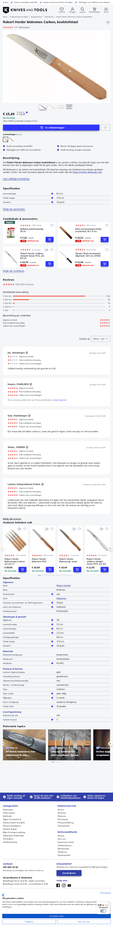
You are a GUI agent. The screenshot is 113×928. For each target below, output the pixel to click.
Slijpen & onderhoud (12, 819)
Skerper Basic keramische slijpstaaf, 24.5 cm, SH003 (88, 254)
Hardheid (7, 663)
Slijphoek (7, 620)
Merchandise (63, 848)
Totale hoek (8, 706)
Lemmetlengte (9, 193)
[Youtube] (69, 885)
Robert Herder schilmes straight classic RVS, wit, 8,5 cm (32, 255)
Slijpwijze (7, 698)
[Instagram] (64, 885)
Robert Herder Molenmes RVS (39, 560)
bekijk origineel (60, 400)
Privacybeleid (105, 893)
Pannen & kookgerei (12, 826)
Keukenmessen (36, 17)
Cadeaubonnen (65, 845)
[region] (56, 70)
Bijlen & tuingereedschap (14, 832)
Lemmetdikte (9, 633)
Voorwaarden (64, 826)
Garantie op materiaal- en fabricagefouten (23, 603)
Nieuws (61, 836)
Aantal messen (10, 719)
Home (5, 17)
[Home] (25, 8)
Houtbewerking (10, 842)
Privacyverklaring (65, 822)
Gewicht (7, 202)
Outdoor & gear (10, 829)
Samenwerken (64, 855)
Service (61, 809)
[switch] (103, 911)
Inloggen (72, 12)
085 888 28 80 (10, 867)
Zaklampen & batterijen (13, 835)
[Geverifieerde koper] (26, 352)
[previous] (7, 548)
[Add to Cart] (50, 239)
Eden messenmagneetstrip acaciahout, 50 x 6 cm (88, 230)
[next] (105, 548)
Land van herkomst (12, 607)
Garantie (62, 813)
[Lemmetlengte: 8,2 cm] (5, 139)
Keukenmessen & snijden (19, 17)
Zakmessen (8, 809)
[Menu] (108, 903)
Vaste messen (9, 813)
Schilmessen (49, 17)
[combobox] (100, 339)
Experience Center (66, 842)
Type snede (8, 693)
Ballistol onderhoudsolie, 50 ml (32, 230)
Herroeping (63, 819)
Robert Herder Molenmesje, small (68, 560)
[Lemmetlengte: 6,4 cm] (11, 139)
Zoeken (82, 12)
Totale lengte (9, 198)
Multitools (7, 816)
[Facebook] (58, 885)
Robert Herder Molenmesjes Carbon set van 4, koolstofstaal (14, 561)
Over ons (62, 839)
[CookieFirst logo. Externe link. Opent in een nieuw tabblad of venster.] (3, 895)
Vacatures (62, 852)
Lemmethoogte (10, 624)
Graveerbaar (9, 594)
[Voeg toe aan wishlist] (105, 128)
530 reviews (24, 27)
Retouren (62, 816)
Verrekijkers (8, 839)
